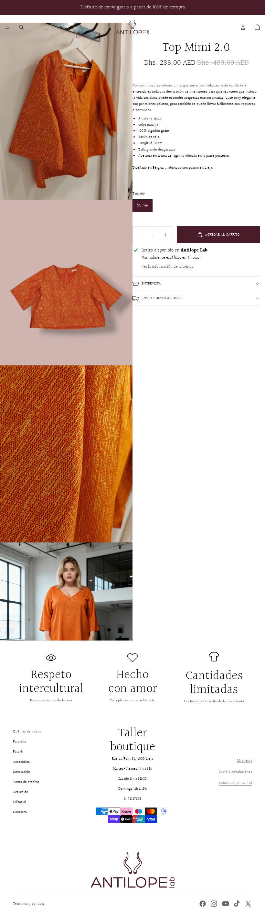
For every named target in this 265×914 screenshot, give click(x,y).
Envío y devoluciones (161, 298)
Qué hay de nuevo (27, 732)
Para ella (19, 742)
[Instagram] (214, 904)
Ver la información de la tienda (168, 266)
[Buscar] (21, 27)
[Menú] (7, 27)
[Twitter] (248, 904)
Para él (18, 752)
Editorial (19, 802)
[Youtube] (225, 904)
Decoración (21, 772)
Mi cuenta (244, 761)
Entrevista (151, 284)
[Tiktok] (237, 904)
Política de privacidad (235, 783)
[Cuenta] (243, 27)
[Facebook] (203, 904)
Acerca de (20, 792)
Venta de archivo (26, 782)
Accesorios (21, 762)
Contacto (20, 812)
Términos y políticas (29, 904)
